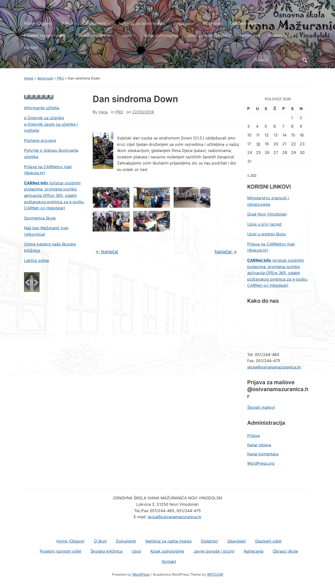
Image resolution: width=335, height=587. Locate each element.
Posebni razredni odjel (44, 35)
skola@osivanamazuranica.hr (274, 367)
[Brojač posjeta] (38, 96)
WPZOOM (215, 574)
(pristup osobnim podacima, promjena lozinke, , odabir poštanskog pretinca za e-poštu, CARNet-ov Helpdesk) (54, 195)
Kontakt (31, 47)
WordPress (141, 574)
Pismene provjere (40, 140)
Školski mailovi (261, 407)
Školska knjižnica (94, 35)
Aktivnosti (45, 78)
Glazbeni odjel (243, 23)
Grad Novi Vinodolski (267, 214)
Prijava (253, 435)
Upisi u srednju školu (266, 234)
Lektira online (36, 260)
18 (258, 143)
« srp (252, 174)
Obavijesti (212, 23)
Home (28, 78)
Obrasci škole (281, 35)
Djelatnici (182, 23)
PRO (60, 78)
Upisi (127, 35)
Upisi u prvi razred (264, 224)
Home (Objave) (38, 23)
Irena (103, 111)
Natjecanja (250, 35)
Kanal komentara (262, 453)
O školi (67, 23)
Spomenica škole (40, 218)
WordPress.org (260, 463)
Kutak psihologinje (161, 35)
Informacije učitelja (41, 107)
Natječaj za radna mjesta (142, 23)
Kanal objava (259, 444)
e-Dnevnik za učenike (44, 117)
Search (305, 60)
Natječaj (107, 251)
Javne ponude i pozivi (207, 35)
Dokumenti (96, 23)
